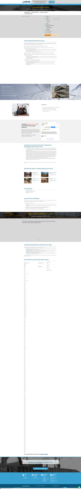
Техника (38, 4)
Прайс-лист (55, 4)
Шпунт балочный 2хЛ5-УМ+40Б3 (28, 13)
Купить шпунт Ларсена (27, 12)
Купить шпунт (47, 35)
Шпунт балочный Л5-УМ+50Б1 (35, 12)
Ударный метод (27, 248)
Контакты (51, 4)
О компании (28, 4)
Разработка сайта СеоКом (56, 485)
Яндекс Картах (31, 124)
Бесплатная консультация (40, 468)
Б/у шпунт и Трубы (36, 478)
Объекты (47, 4)
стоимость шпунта (44, 454)
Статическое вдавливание (29, 250)
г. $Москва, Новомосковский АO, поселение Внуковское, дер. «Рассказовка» (35, 173)
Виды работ (42, 4)
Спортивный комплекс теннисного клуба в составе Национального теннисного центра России (53, 173)
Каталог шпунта (34, 4)
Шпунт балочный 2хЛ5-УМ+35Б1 (43, 12)
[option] (40, 229)
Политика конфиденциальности (25, 486)
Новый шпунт (35, 477)
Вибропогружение (28, 251)
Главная (25, 4)
